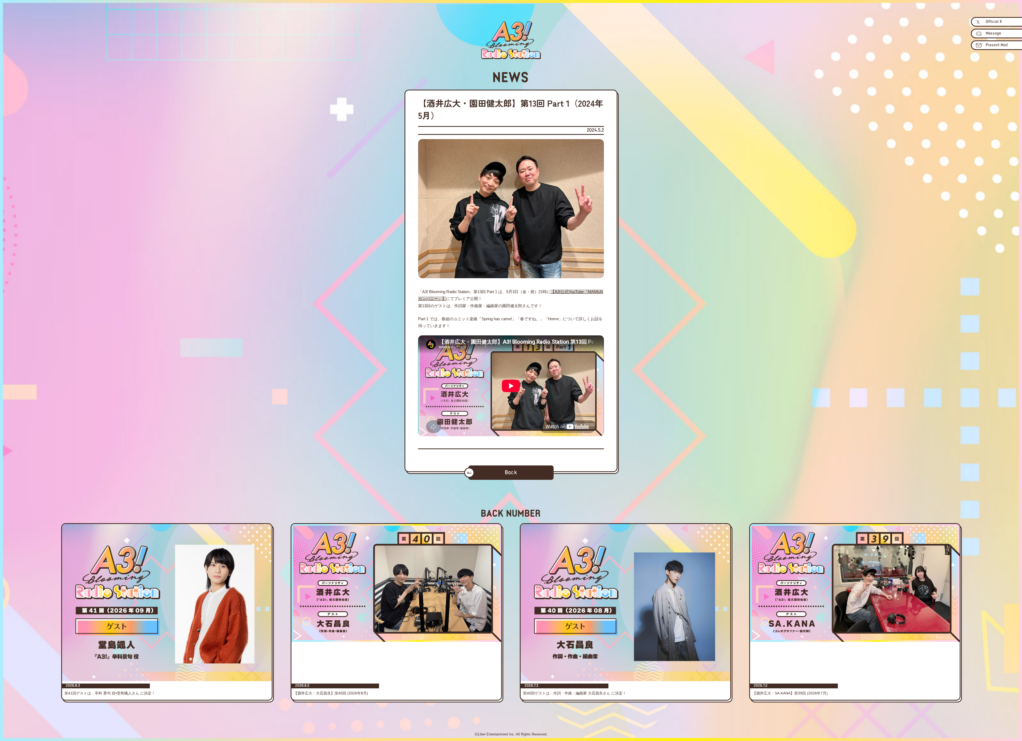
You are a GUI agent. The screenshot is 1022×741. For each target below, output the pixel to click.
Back (511, 473)
